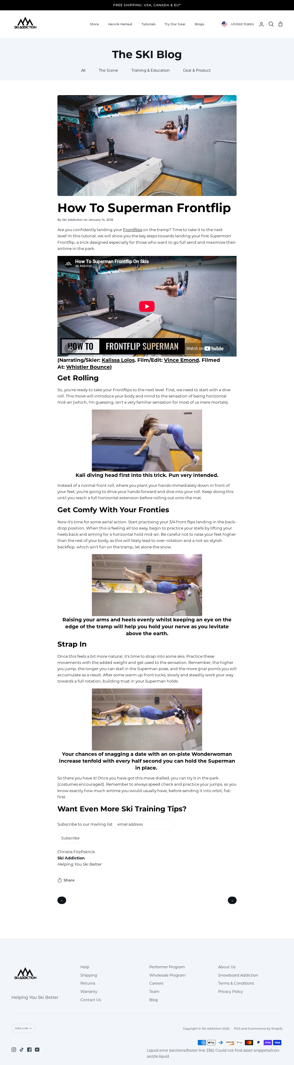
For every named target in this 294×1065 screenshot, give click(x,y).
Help (84, 967)
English (21, 1028)
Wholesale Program (167, 975)
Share (69, 880)
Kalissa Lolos (118, 360)
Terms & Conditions (236, 983)
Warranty (88, 991)
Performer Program (167, 967)
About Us (226, 967)
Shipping (88, 975)
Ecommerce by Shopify (265, 1028)
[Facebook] (29, 1049)
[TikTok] (21, 1049)
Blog (153, 1000)
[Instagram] (13, 1049)
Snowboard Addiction (238, 975)
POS (237, 1028)
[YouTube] (37, 1049)
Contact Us (90, 1000)
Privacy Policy (230, 991)
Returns (87, 983)
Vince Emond (181, 360)
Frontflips (132, 229)
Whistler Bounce (88, 367)
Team (154, 991)
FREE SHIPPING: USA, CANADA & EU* (147, 5)
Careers (156, 983)
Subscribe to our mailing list (85, 824)
